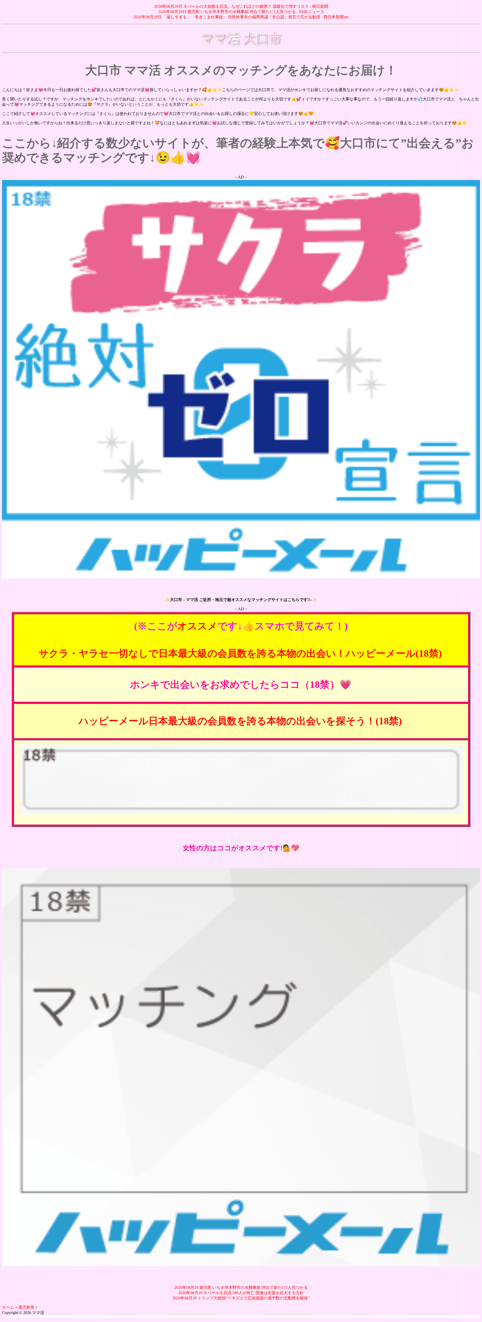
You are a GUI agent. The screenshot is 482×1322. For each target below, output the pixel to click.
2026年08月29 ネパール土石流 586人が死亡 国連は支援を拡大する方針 (241, 1293)
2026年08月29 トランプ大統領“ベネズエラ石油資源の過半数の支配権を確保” (241, 1298)
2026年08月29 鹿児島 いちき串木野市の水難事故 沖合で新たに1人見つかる (241, 1287)
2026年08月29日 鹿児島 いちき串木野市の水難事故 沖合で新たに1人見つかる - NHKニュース (241, 12)
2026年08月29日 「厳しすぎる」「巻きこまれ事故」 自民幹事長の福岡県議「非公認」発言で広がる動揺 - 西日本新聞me (241, 17)
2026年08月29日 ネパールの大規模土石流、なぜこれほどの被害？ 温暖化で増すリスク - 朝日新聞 (241, 6)
